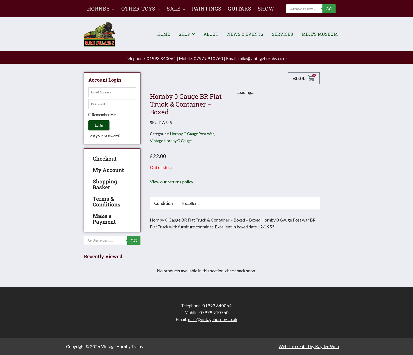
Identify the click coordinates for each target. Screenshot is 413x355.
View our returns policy (171, 181)
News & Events (245, 34)
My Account (108, 170)
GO (329, 8)
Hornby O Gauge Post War (192, 133)
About (211, 34)
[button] (112, 8)
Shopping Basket (105, 184)
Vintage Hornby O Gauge (171, 140)
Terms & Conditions (106, 201)
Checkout (105, 158)
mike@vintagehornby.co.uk (263, 58)
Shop (184, 34)
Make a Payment (104, 218)
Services (282, 34)
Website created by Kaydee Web (309, 346)
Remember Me (103, 114)
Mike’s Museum (320, 34)
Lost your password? (104, 136)
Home (163, 34)
